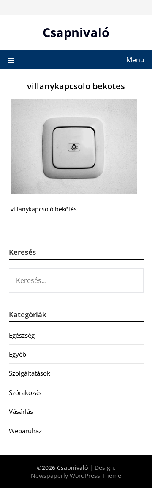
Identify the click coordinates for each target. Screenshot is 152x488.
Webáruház (25, 431)
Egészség (22, 335)
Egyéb (17, 354)
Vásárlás (21, 411)
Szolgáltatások (29, 373)
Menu (135, 59)
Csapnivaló (76, 32)
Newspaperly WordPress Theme (76, 476)
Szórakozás (25, 392)
